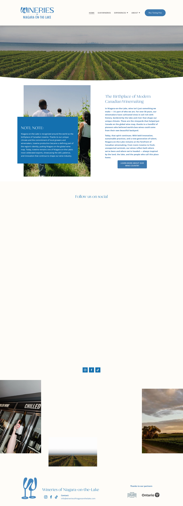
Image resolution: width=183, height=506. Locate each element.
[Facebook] (91, 369)
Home (91, 13)
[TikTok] (97, 369)
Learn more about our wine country (132, 164)
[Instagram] (85, 369)
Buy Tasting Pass (155, 13)
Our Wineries (104, 13)
